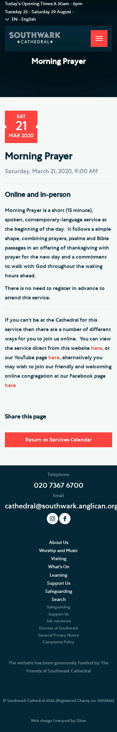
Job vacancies (58, 621)
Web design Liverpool (50, 721)
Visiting (58, 559)
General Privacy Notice (58, 635)
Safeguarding (58, 591)
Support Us (58, 583)
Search (59, 599)
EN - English (24, 19)
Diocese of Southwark (58, 628)
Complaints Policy (58, 642)
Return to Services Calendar (58, 439)
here (96, 348)
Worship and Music (58, 551)
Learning (58, 575)
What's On (58, 567)
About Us (58, 542)
